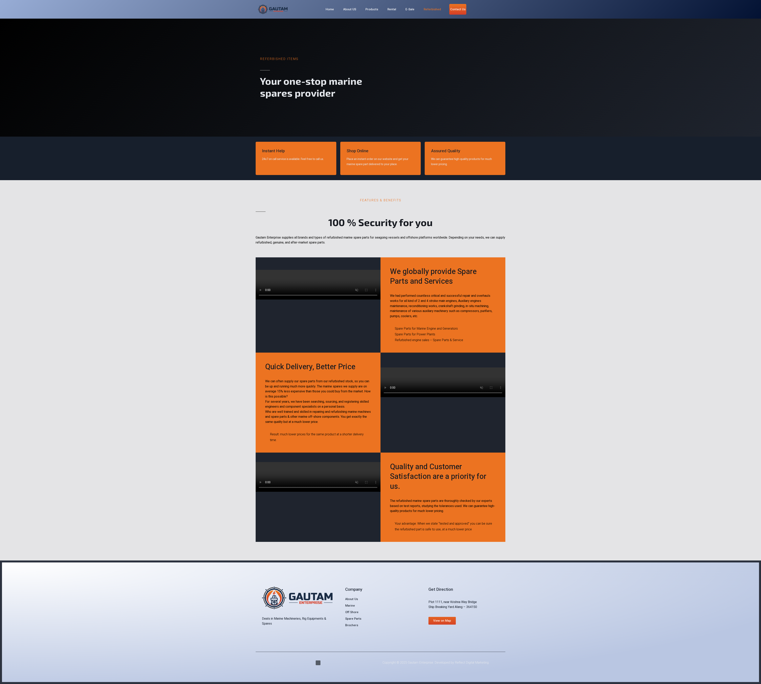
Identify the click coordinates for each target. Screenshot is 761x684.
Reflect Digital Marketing (472, 662)
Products (371, 9)
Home (330, 9)
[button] (442, 621)
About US (349, 9)
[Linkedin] (318, 662)
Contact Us (458, 9)
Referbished (432, 9)
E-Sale (409, 9)
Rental (391, 9)
